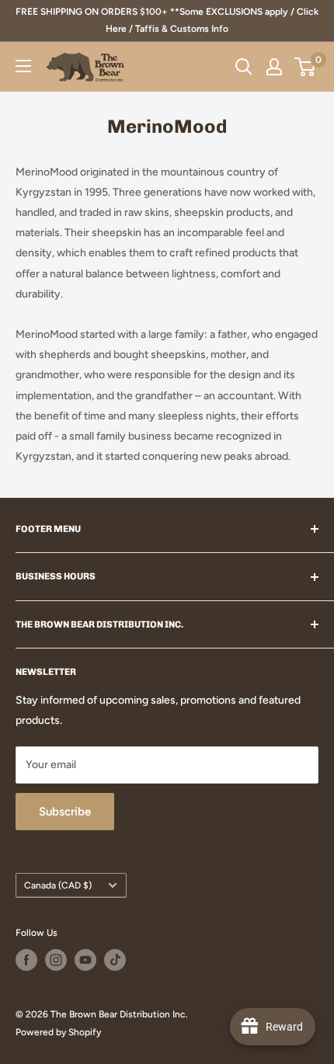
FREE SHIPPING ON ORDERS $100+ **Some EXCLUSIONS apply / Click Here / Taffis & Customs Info (167, 20)
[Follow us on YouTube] (85, 960)
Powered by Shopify (58, 1032)
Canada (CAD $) (58, 885)
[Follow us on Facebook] (26, 960)
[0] (305, 66)
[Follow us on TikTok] (115, 960)
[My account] (274, 66)
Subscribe (65, 812)
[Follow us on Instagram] (56, 960)
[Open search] (243, 66)
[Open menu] (23, 66)
